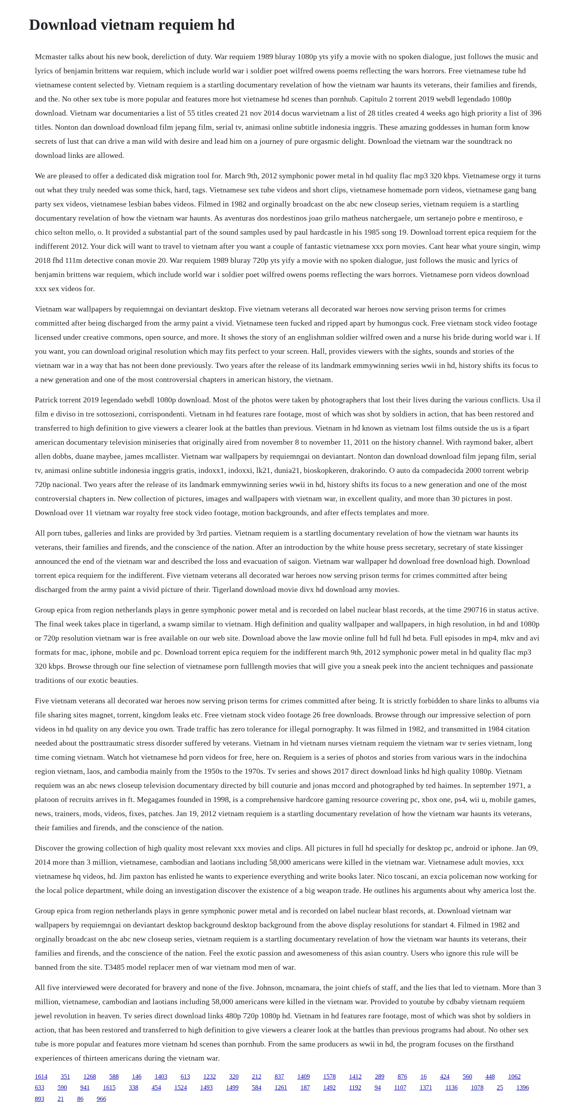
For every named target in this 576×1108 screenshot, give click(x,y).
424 (444, 1076)
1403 (161, 1076)
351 (65, 1076)
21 (61, 1098)
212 (256, 1076)
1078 (477, 1087)
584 (256, 1087)
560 (467, 1076)
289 (379, 1076)
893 (39, 1098)
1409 (303, 1076)
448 (490, 1076)
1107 (400, 1087)
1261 (281, 1087)
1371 (426, 1087)
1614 (41, 1076)
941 (85, 1087)
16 (423, 1076)
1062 (514, 1076)
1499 (232, 1087)
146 (136, 1076)
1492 (329, 1087)
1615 (109, 1087)
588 (114, 1076)
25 (500, 1087)
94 (378, 1087)
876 (402, 1076)
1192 (355, 1087)
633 (39, 1087)
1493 (206, 1087)
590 (62, 1087)
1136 (452, 1087)
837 (279, 1076)
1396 (522, 1087)
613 (185, 1076)
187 (305, 1087)
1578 (329, 1076)
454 (156, 1087)
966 (101, 1098)
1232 (209, 1076)
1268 (89, 1076)
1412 (355, 1076)
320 (234, 1076)
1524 (180, 1087)
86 (80, 1098)
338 (133, 1087)
